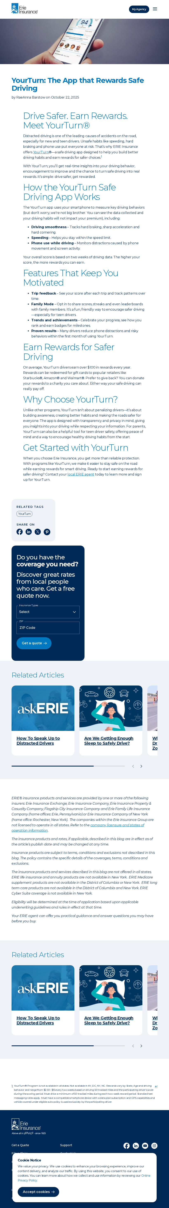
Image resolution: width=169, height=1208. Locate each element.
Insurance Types (28, 605)
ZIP (21, 621)
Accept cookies (36, 1192)
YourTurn (41, 152)
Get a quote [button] (32, 643)
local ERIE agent (80, 474)
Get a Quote (20, 1145)
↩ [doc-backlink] (156, 1086)
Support (66, 1145)
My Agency (139, 9)
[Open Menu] (155, 9)
